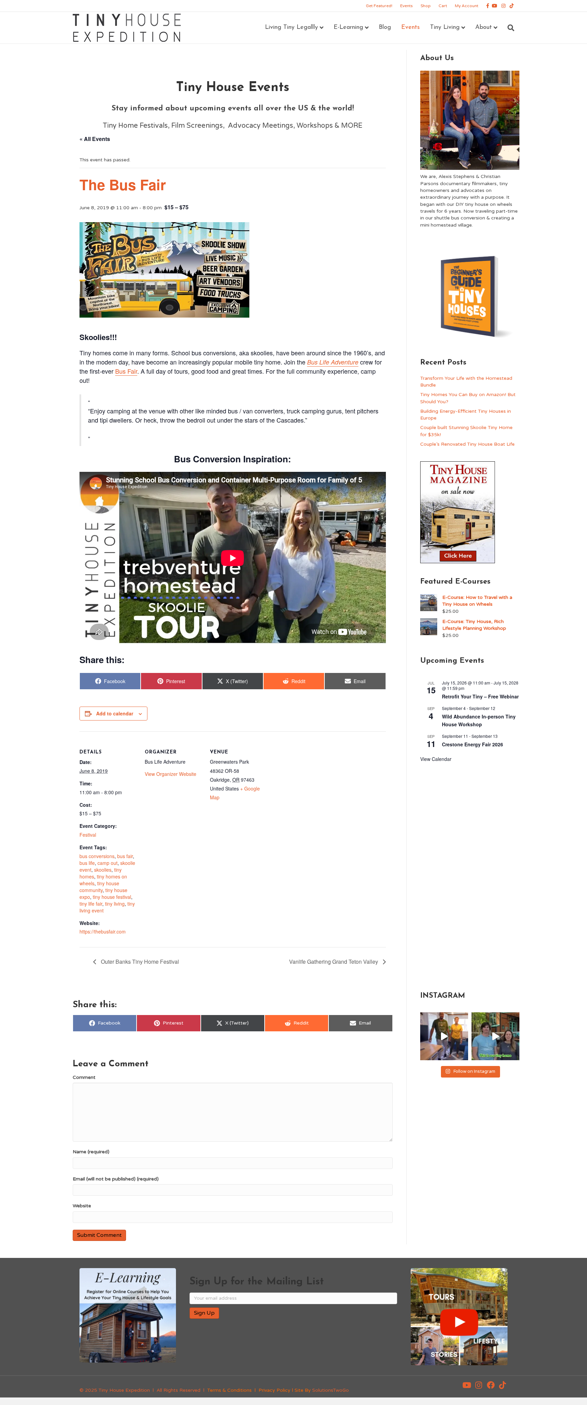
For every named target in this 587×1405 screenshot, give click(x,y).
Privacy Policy (274, 1390)
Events (406, 5)
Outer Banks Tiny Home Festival (139, 961)
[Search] (508, 28)
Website (82, 1206)
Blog (385, 27)
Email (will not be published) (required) (116, 1179)
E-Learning (348, 27)
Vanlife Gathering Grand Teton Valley (334, 961)
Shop (426, 5)
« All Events (94, 139)
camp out (107, 862)
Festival (87, 834)
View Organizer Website (170, 773)
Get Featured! (379, 5)
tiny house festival (112, 896)
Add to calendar (114, 713)
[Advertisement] (470, 875)
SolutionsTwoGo (330, 1390)
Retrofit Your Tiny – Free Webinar (480, 696)
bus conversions (96, 856)
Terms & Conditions (229, 1390)
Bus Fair (126, 371)
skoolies (102, 869)
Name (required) (91, 1152)
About (483, 27)
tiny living (115, 903)
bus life (87, 862)
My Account (466, 5)
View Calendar (435, 758)
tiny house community (99, 886)
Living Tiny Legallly (291, 27)
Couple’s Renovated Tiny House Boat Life (467, 444)
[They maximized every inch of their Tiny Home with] (495, 1036)
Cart (443, 5)
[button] (467, 1385)
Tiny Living (445, 27)
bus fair (125, 856)
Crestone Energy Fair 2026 (472, 744)
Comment (84, 1077)
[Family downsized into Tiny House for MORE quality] (444, 1036)
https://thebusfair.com (102, 931)
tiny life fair (90, 903)
